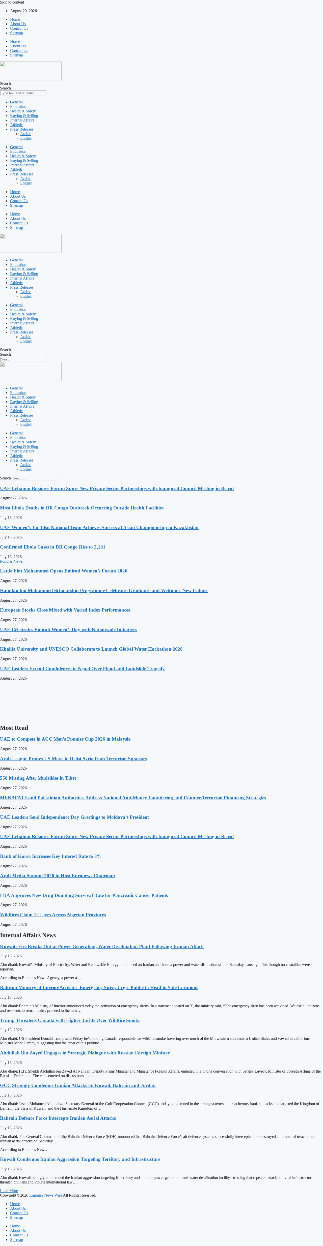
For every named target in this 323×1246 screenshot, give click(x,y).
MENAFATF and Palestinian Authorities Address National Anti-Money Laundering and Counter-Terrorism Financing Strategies (133, 797)
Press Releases (21, 129)
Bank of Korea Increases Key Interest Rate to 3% (51, 856)
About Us (18, 24)
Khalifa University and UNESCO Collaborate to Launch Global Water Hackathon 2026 (91, 649)
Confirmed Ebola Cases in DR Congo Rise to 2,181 (52, 547)
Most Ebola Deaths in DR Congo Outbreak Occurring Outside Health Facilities (82, 507)
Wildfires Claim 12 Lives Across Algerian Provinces (53, 914)
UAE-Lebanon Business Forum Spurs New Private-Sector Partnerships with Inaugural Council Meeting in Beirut (117, 488)
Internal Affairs (22, 120)
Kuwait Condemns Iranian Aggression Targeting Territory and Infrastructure (80, 1159)
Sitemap (16, 33)
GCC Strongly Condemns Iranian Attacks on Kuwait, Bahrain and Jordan (78, 1085)
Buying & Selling (24, 115)
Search (5, 83)
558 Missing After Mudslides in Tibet (38, 778)
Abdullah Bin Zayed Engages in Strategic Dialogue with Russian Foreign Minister (85, 1052)
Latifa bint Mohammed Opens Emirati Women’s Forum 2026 (63, 570)
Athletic (16, 125)
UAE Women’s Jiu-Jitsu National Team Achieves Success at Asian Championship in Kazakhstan (99, 527)
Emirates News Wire (46, 1195)
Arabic (25, 134)
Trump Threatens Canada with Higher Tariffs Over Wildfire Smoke (70, 1020)
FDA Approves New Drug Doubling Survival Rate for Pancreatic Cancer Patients (84, 895)
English (26, 138)
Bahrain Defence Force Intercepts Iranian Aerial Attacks (58, 1118)
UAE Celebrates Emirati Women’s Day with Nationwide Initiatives (68, 629)
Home (15, 19)
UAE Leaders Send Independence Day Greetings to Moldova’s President (74, 817)
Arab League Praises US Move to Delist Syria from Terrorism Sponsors (73, 758)
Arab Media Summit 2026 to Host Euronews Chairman (57, 875)
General (16, 102)
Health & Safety (23, 111)
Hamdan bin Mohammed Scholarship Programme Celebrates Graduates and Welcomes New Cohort (104, 590)
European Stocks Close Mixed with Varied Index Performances (65, 610)
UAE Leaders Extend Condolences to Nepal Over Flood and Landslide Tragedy (82, 668)
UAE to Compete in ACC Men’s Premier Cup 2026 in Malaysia (65, 739)
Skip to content (12, 2)
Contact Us (19, 28)
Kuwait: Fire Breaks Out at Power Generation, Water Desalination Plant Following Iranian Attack (102, 946)
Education (18, 106)
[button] (9, 1191)
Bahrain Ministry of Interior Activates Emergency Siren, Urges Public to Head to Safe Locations (99, 987)
